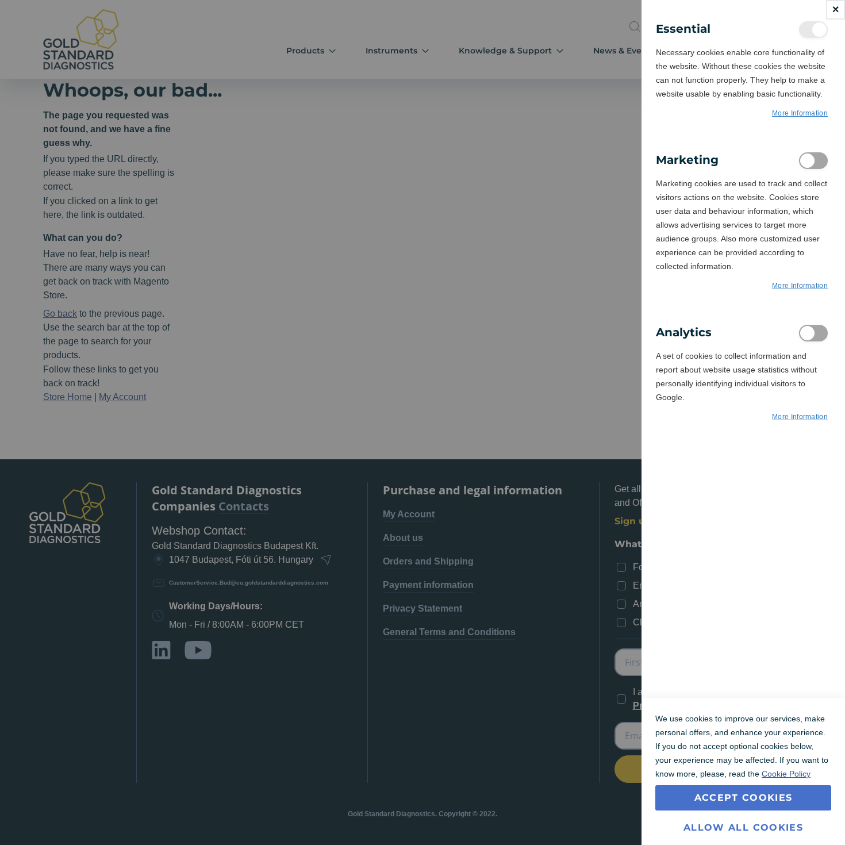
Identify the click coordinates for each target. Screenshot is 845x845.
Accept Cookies (743, 797)
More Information (800, 113)
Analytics (813, 333)
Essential (813, 29)
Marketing (813, 160)
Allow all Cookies (743, 827)
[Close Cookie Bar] (835, 10)
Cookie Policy (786, 773)
